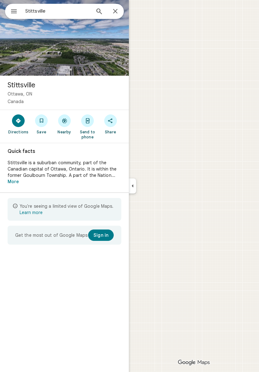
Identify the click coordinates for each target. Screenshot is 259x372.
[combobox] (57, 11)
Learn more (31, 212)
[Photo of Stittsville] (64, 38)
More (13, 181)
